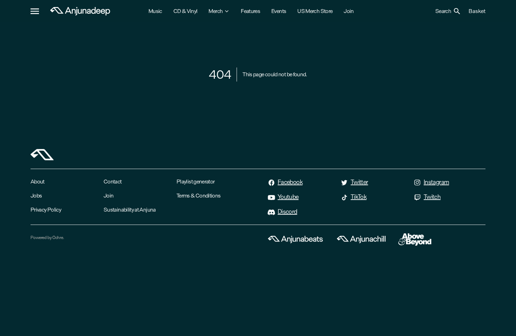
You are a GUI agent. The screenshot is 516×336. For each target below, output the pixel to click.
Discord (287, 211)
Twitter (359, 182)
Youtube (288, 197)
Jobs (36, 195)
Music (155, 11)
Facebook (290, 182)
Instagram (436, 182)
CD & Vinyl (185, 11)
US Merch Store (314, 11)
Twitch (432, 197)
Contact (113, 181)
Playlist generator (195, 181)
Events (278, 11)
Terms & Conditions (198, 195)
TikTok (358, 197)
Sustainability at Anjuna (130, 209)
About (38, 181)
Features (250, 11)
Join (348, 11)
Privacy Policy (46, 209)
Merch (216, 11)
